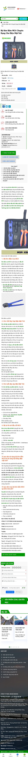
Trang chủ (10, 756)
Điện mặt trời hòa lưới (8, 654)
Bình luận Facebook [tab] (9, 161)
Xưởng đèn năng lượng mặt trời (10, 674)
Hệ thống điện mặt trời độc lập (10, 660)
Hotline (24, 756)
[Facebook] (4, 106)
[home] (1, 22)
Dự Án (4, 611)
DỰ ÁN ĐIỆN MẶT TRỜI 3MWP (20, 629)
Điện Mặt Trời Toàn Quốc (9, 657)
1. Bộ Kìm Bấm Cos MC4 (9, 168)
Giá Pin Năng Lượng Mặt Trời (10, 672)
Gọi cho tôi (22, 88)
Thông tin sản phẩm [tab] (9, 153)
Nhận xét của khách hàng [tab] (10, 157)
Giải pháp (4, 651)
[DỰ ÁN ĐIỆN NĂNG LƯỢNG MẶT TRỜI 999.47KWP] (7, 617)
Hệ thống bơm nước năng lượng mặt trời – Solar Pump (13, 663)
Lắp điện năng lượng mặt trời (10, 669)
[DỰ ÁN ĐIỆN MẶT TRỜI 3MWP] (21, 617)
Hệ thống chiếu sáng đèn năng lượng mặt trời (14, 666)
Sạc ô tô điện (6, 677)
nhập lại (19, 592)
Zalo (17, 756)
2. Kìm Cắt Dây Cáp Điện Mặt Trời (11, 170)
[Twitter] (7, 106)
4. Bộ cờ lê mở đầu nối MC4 (10, 173)
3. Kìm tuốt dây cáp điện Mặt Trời (11, 171)
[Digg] (10, 106)
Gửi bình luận (10, 592)
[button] (20, 19)
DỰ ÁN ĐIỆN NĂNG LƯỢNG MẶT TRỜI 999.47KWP (7, 629)
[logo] (9, 15)
